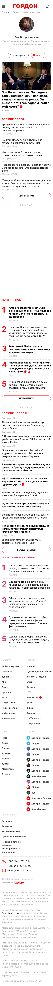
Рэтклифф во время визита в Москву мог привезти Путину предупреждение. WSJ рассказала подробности (26, 467)
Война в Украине (10, 666)
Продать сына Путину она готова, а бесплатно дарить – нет (22, 141)
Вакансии (7, 821)
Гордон (5, 12)
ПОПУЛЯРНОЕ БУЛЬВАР (18, 557)
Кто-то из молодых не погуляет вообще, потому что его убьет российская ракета (26, 127)
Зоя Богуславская (31, 12)
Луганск (6, 774)
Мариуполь (8, 769)
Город (5, 731)
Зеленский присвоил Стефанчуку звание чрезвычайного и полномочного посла (25, 516)
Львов (5, 743)
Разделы (30, 660)
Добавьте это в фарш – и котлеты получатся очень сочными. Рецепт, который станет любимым (29, 639)
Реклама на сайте (11, 831)
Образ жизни (9, 702)
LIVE (28, 692)
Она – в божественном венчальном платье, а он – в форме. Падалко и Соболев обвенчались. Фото (29, 568)
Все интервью (18, 55)
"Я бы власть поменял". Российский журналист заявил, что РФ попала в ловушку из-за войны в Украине (22, 453)
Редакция (7, 826)
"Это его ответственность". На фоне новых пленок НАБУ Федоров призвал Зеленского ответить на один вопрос (30, 312)
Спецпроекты (33, 723)
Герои (16, 12)
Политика (7, 671)
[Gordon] (25, 6)
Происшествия (9, 708)
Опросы (30, 713)
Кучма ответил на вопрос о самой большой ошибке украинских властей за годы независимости (28, 384)
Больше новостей (26, 550)
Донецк (6, 753)
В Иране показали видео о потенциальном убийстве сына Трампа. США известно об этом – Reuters (26, 439)
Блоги (29, 682)
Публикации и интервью (39, 671)
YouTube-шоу (33, 718)
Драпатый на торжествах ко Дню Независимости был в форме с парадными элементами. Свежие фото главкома (28, 622)
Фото (29, 702)
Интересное (8, 718)
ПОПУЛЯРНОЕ (11, 299)
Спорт (5, 687)
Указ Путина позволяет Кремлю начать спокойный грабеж (22, 154)
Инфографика (9, 713)
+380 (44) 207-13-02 (19, 865)
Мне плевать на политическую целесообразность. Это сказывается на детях (26, 167)
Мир (4, 682)
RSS (33, 792)
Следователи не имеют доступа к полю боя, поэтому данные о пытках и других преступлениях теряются (26, 183)
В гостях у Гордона (36, 676)
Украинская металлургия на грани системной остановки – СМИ (21, 541)
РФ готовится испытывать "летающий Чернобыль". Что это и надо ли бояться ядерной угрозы (25, 481)
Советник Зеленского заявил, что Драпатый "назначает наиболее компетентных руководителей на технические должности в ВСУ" (28, 331)
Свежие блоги (13, 119)
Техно (5, 697)
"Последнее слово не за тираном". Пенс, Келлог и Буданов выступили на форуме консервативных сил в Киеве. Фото (30, 367)
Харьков (6, 758)
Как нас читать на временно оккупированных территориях (11, 846)
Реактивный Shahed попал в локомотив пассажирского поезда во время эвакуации (29, 349)
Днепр (5, 763)
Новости (6, 660)
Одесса (6, 748)
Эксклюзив (32, 697)
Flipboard (36, 787)
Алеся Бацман (39, 776)
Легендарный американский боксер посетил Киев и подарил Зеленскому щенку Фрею (23, 425)
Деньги (6, 676)
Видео (29, 708)
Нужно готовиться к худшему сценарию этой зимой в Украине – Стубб (25, 494)
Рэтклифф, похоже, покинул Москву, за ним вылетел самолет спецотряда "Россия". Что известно (25, 528)
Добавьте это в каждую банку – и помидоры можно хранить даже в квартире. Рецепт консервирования (30, 584)
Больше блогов (26, 195)
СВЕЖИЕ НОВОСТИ (15, 413)
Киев (4, 737)
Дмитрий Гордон (40, 738)
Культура (6, 692)
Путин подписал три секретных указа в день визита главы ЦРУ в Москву (25, 505)
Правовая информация (14, 836)
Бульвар (30, 687)
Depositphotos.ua (10, 913)
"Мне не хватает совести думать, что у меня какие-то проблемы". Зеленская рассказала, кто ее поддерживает (28, 602)
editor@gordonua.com (19, 870)
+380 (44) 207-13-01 (19, 861)
